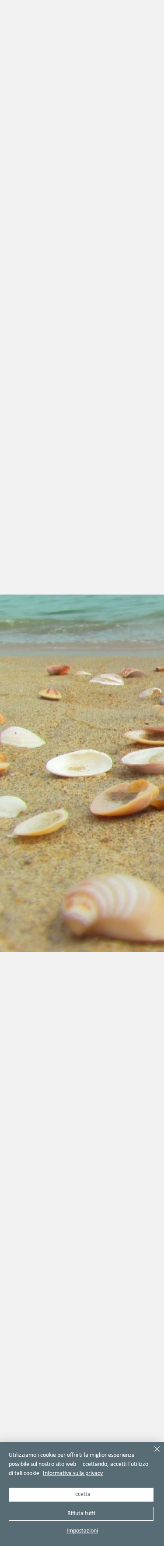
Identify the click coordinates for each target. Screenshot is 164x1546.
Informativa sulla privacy (73, 1473)
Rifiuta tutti (81, 1513)
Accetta (81, 1494)
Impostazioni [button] (82, 1531)
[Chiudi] (151, 1454)
